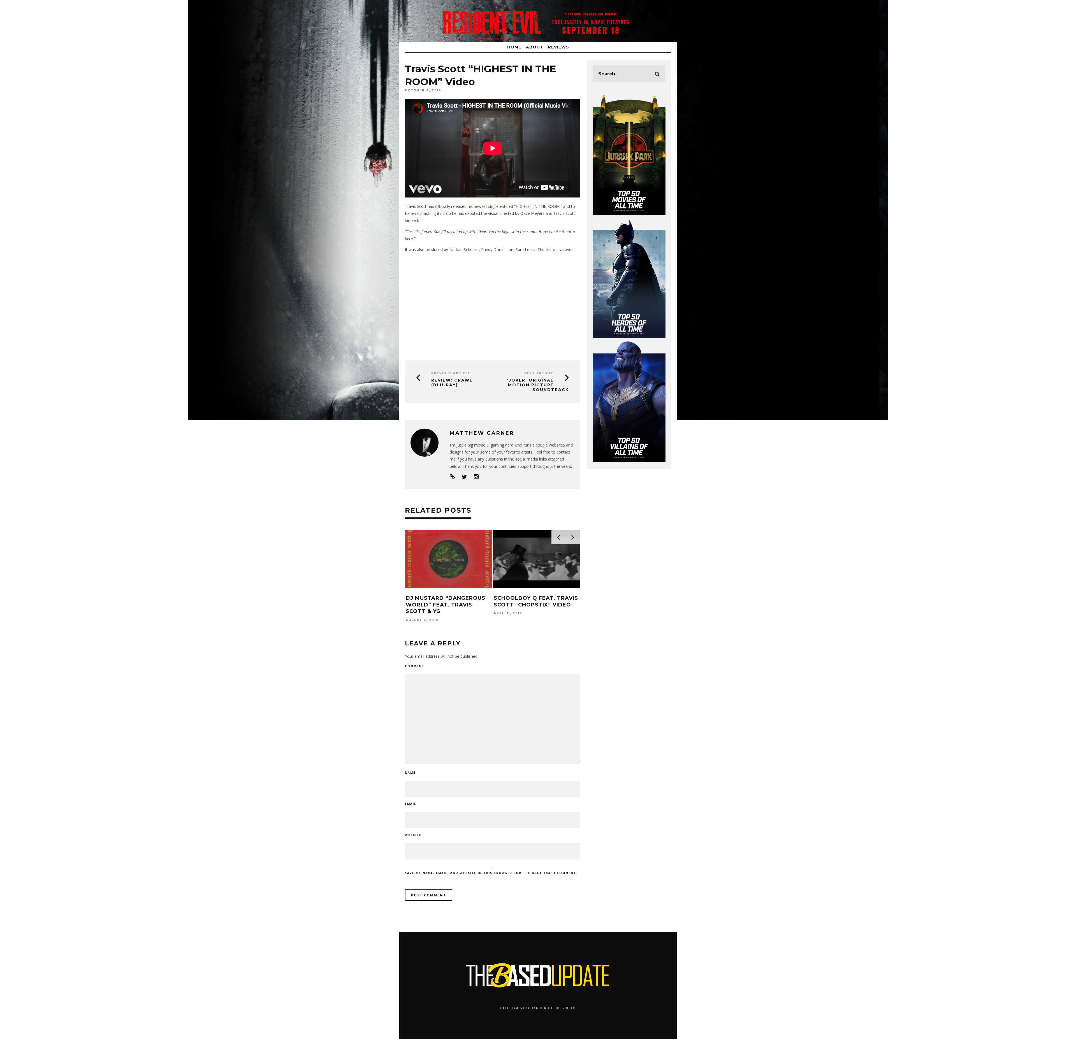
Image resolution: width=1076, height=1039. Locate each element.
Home (514, 47)
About (534, 47)
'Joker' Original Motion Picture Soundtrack (538, 385)
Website (413, 835)
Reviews (558, 47)
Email (410, 804)
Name (410, 773)
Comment (414, 666)
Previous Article (450, 373)
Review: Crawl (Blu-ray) (452, 382)
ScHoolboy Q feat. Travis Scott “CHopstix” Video (486, 601)
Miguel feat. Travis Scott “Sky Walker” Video (574, 601)
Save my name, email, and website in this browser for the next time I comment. (491, 873)
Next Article (539, 373)
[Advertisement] (492, 304)
